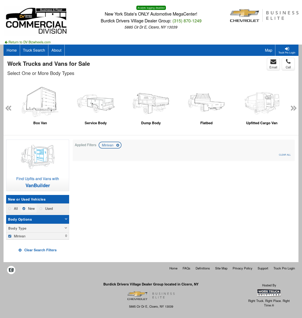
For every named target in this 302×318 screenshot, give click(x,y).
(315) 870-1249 (186, 20)
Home (173, 268)
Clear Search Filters (40, 250)
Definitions (203, 268)
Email (273, 67)
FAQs (186, 268)
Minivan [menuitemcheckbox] (19, 235)
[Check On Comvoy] (11, 270)
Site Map (221, 268)
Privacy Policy (242, 268)
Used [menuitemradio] (48, 208)
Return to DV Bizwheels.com (29, 42)
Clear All (285, 154)
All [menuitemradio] (15, 208)
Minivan (108, 145)
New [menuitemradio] (31, 208)
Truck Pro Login (284, 268)
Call (288, 67)
